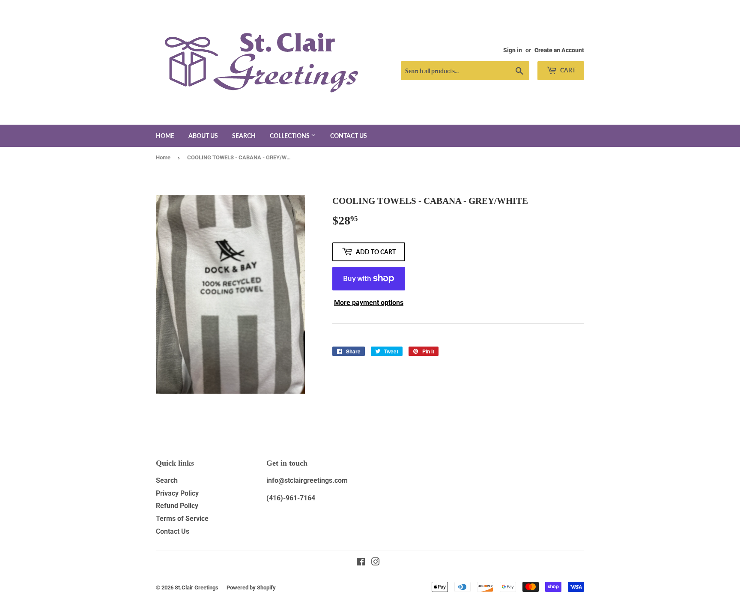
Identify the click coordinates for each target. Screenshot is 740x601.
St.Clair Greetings (196, 587)
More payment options (368, 303)
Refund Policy (177, 506)
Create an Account (559, 50)
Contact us (348, 135)
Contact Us (172, 531)
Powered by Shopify (251, 587)
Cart (567, 70)
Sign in (512, 50)
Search (244, 135)
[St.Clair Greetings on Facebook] (360, 563)
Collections (290, 135)
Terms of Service (182, 518)
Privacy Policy (177, 493)
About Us (203, 135)
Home (165, 135)
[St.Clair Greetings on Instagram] (375, 563)
